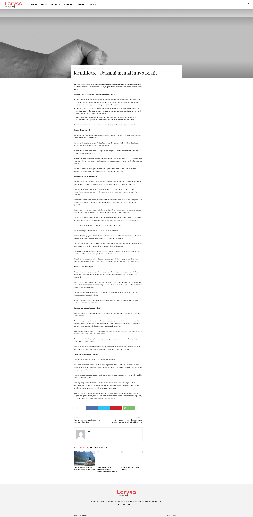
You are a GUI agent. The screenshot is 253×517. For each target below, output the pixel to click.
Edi (88, 431)
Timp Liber (80, 4)
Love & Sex (68, 4)
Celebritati (55, 4)
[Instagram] (124, 505)
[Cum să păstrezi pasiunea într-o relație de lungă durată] (84, 458)
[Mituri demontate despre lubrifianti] (132, 458)
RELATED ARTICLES (81, 448)
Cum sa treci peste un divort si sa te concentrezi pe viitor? (87, 421)
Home (75, 68)
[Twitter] (129, 505)
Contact (176, 515)
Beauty (44, 4)
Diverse (91, 4)
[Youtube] (134, 505)
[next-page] (78, 478)
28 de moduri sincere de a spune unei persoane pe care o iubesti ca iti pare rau (127, 421)
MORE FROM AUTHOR (98, 448)
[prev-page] (75, 478)
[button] (248, 5)
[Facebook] (118, 505)
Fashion (34, 4)
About (169, 515)
